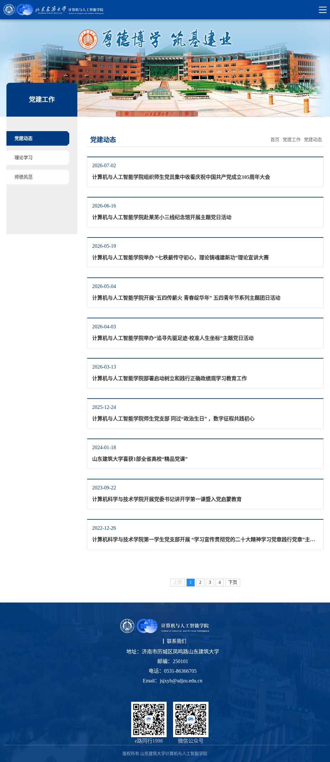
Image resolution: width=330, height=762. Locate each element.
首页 (274, 139)
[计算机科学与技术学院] (59, 9)
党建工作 (292, 139)
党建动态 (24, 138)
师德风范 (24, 177)
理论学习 (24, 157)
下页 (232, 582)
